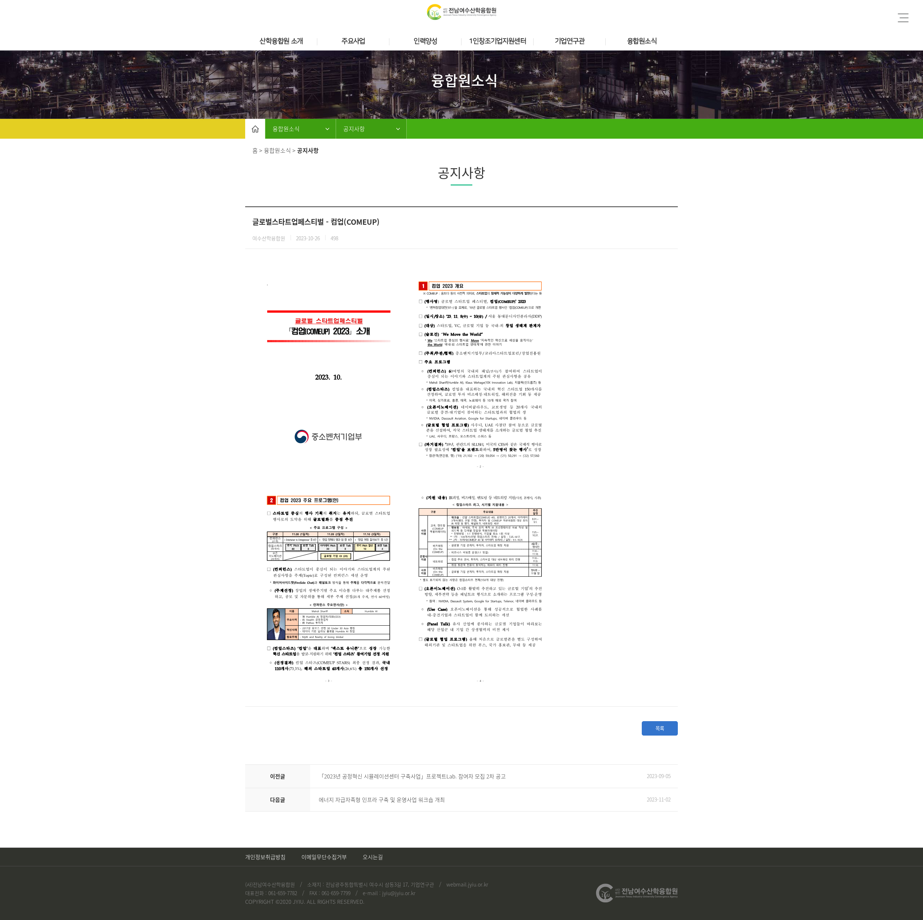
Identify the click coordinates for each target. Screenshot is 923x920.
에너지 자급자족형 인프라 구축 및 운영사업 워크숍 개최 (382, 800)
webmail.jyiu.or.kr (467, 884)
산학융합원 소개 (281, 41)
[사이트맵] (903, 17)
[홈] (255, 129)
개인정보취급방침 (265, 857)
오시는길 (373, 857)
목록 (659, 728)
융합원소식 (642, 41)
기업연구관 (569, 41)
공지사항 (354, 128)
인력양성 (425, 41)
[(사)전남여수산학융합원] (461, 12)
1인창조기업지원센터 (497, 41)
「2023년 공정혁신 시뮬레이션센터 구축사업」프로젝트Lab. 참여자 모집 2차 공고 (412, 776)
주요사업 (353, 41)
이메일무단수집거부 (324, 857)
